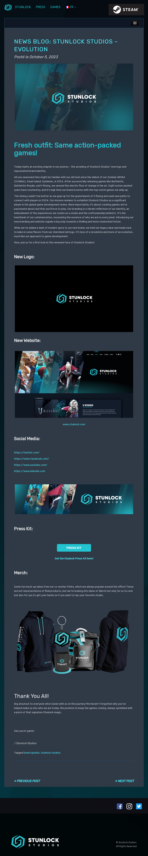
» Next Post (124, 781)
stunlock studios (50, 753)
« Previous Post (27, 781)
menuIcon (8, 7)
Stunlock (23, 7)
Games (55, 7)
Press (40, 7)
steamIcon (126, 10)
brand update (32, 753)
